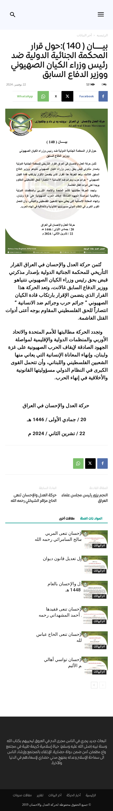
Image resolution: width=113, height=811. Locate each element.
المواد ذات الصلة (91, 519)
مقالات (27, 796)
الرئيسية (102, 35)
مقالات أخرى (67, 519)
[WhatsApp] (78, 463)
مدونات (17, 796)
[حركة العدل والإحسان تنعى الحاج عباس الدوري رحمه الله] (94, 640)
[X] (90, 463)
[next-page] (94, 685)
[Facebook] (102, 463)
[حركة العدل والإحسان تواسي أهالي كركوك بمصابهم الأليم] (94, 666)
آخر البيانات (84, 35)
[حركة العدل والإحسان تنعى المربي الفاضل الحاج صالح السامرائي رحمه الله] (94, 539)
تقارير (40, 796)
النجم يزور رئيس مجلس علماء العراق (84, 498)
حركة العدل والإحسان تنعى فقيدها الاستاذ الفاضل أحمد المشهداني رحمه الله (73, 615)
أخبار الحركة (73, 796)
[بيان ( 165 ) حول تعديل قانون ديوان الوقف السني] (94, 565)
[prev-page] (102, 685)
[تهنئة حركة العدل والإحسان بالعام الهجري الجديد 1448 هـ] (94, 590)
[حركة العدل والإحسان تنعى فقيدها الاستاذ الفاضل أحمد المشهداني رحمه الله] (94, 615)
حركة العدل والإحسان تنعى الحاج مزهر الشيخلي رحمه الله (33, 498)
